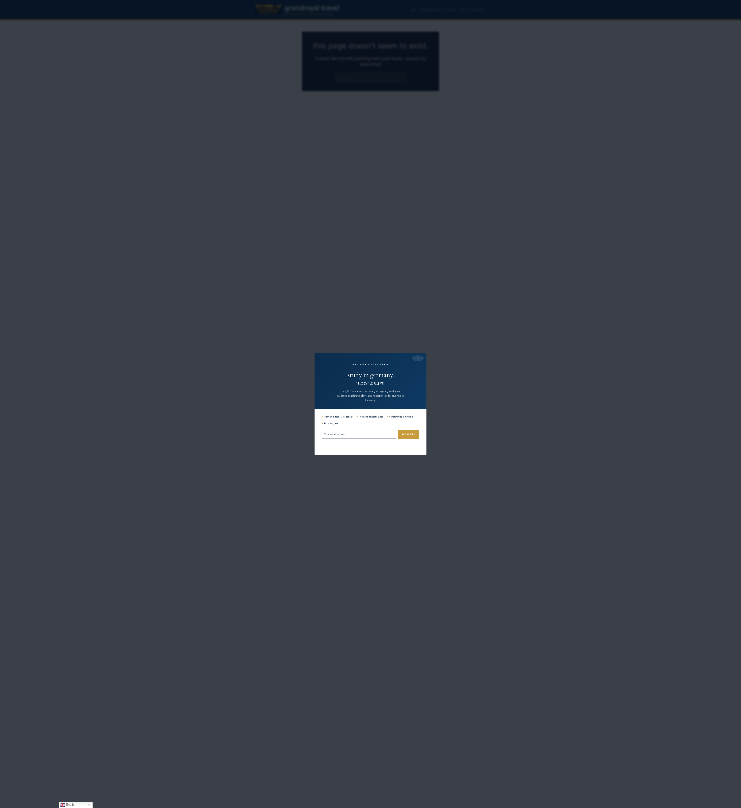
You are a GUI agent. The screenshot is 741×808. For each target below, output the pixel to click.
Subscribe (408, 434)
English (70, 804)
